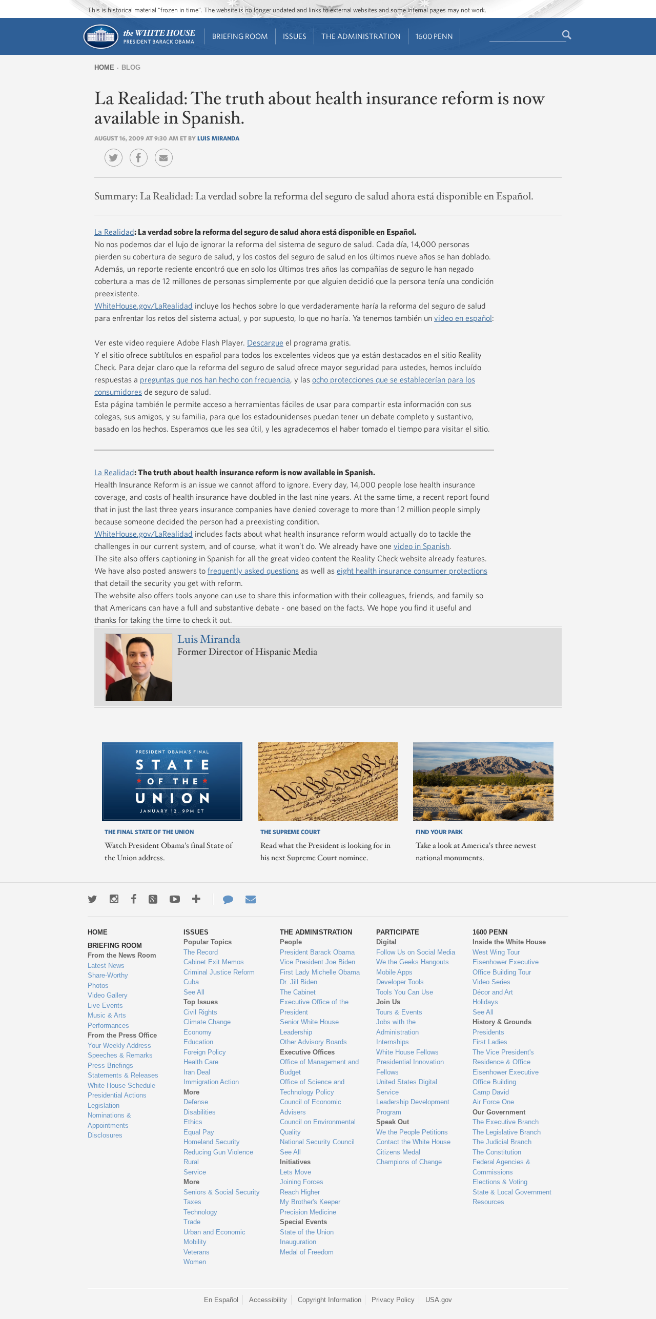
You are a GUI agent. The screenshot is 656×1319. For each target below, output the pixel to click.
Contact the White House (413, 1142)
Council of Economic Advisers (310, 1107)
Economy (197, 1032)
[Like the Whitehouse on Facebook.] (133, 899)
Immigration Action (211, 1082)
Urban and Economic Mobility (214, 1237)
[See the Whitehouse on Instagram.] (114, 899)
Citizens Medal (398, 1152)
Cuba (191, 982)
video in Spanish (421, 546)
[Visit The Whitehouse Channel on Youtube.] (175, 899)
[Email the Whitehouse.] (250, 899)
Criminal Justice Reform (219, 972)
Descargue (265, 342)
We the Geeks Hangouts (412, 962)
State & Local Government (512, 1192)
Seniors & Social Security (221, 1192)
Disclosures (105, 1135)
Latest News (106, 965)
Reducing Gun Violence (218, 1152)
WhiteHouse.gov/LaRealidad (143, 305)
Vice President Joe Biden (317, 962)
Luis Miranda (218, 137)
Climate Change (207, 1022)
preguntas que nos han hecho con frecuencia (215, 379)
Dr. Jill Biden (298, 982)
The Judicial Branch (502, 1142)
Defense (195, 1102)
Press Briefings (110, 1065)
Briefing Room (240, 36)
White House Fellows (407, 1052)
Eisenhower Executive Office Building (506, 1077)
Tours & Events (399, 1012)
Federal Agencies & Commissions (501, 1167)
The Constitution (497, 1152)
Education (198, 1042)
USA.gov (438, 1300)
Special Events (303, 1222)
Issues (294, 36)
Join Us (388, 1002)
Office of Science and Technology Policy (312, 1087)
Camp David (491, 1092)
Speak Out (392, 1122)
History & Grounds (502, 1022)
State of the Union (307, 1232)
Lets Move (295, 1172)
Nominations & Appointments (109, 1120)
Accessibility (268, 1300)
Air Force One (493, 1102)
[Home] (138, 48)
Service (194, 1172)
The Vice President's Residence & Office (503, 1057)
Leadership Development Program (412, 1107)
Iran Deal (196, 1072)
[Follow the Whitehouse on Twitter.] (92, 899)
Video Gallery (108, 995)
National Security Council (317, 1142)
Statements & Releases (123, 1075)
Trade (191, 1222)
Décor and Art (493, 992)
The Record (200, 952)
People (291, 942)
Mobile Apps (394, 972)
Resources (488, 1202)
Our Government (499, 1112)
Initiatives (295, 1162)
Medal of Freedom (307, 1252)
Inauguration (298, 1242)
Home (104, 67)
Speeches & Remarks (120, 1055)
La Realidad (114, 231)
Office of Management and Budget (319, 1067)
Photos (98, 985)
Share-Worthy (108, 975)
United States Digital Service (406, 1087)
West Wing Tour (496, 952)
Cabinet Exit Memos (213, 962)
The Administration (361, 36)
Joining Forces (301, 1182)
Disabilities (199, 1112)
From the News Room (122, 955)
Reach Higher (300, 1192)
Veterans (196, 1252)
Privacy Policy (393, 1300)
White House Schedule (121, 1085)
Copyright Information (329, 1300)
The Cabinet (298, 992)
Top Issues (200, 1002)
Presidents (488, 1032)
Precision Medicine (308, 1212)
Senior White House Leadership (309, 1027)
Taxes (192, 1202)
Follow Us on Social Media (415, 952)
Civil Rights (200, 1012)
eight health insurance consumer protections (412, 570)
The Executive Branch (506, 1122)
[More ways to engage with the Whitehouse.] (196, 899)
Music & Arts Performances (108, 1020)
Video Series (491, 982)
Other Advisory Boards (313, 1042)
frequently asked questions (253, 570)
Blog (130, 67)
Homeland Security (211, 1142)
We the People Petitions (412, 1132)
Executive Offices (307, 1052)
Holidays (485, 1002)
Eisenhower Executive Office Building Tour (506, 967)
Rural (191, 1162)
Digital (386, 942)
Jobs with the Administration (397, 1027)
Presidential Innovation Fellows (410, 1067)
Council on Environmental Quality (318, 1127)
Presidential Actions (117, 1095)
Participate (397, 932)
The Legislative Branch (507, 1132)
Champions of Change (409, 1162)
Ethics (192, 1122)
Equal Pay (198, 1132)
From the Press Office (122, 1035)
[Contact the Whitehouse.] (223, 899)
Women (194, 1262)
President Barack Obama (317, 952)
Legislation (103, 1105)
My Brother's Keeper (310, 1202)
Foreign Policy (204, 1052)
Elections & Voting (500, 1182)
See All (193, 992)
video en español (463, 317)
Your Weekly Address (119, 1045)
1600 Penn (434, 36)
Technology (200, 1212)
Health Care (200, 1062)
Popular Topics (207, 942)
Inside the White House (509, 942)
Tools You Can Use (404, 992)
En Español (221, 1300)
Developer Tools (400, 982)
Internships (392, 1042)
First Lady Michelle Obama (320, 972)
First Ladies (490, 1042)
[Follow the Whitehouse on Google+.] (153, 899)
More (191, 1092)
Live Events (105, 1005)
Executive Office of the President (314, 1007)
